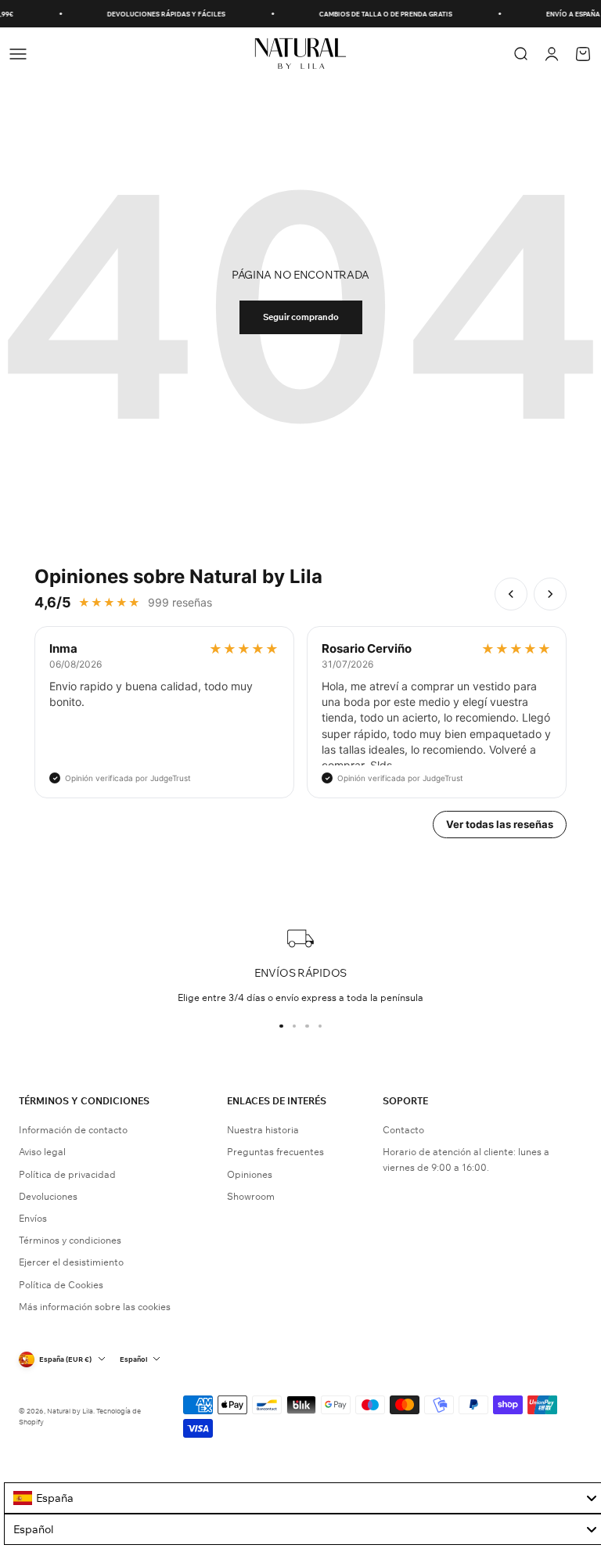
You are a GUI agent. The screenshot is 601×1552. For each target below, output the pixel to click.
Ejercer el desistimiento (71, 1262)
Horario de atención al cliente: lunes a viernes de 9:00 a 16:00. (466, 1159)
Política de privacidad (67, 1174)
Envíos (33, 1218)
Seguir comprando (301, 316)
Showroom (251, 1196)
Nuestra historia (263, 1130)
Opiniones (249, 1174)
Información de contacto (73, 1130)
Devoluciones (48, 1196)
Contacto (403, 1130)
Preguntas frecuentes (275, 1152)
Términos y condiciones (70, 1240)
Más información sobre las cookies (95, 1307)
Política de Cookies (61, 1285)
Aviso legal (42, 1152)
